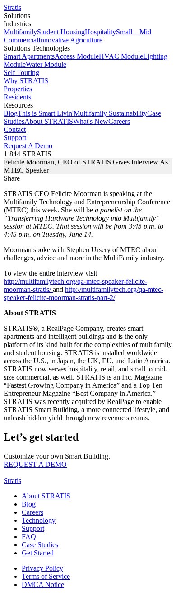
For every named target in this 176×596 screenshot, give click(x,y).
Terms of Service (46, 576)
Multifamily (20, 32)
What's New (90, 121)
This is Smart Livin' (46, 113)
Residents (17, 97)
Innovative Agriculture (70, 40)
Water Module (46, 64)
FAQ (29, 536)
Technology (39, 520)
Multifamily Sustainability (110, 113)
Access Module (77, 56)
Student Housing (61, 32)
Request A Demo (28, 146)
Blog (11, 113)
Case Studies (40, 545)
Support (15, 137)
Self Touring (21, 72)
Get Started (38, 553)
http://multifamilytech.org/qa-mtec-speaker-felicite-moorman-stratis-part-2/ (83, 293)
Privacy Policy (42, 568)
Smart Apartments (29, 56)
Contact (15, 129)
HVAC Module (121, 56)
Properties (18, 89)
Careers (119, 121)
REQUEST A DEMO (35, 464)
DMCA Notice (43, 584)
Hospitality (100, 32)
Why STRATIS (26, 80)
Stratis (12, 7)
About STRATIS (48, 121)
